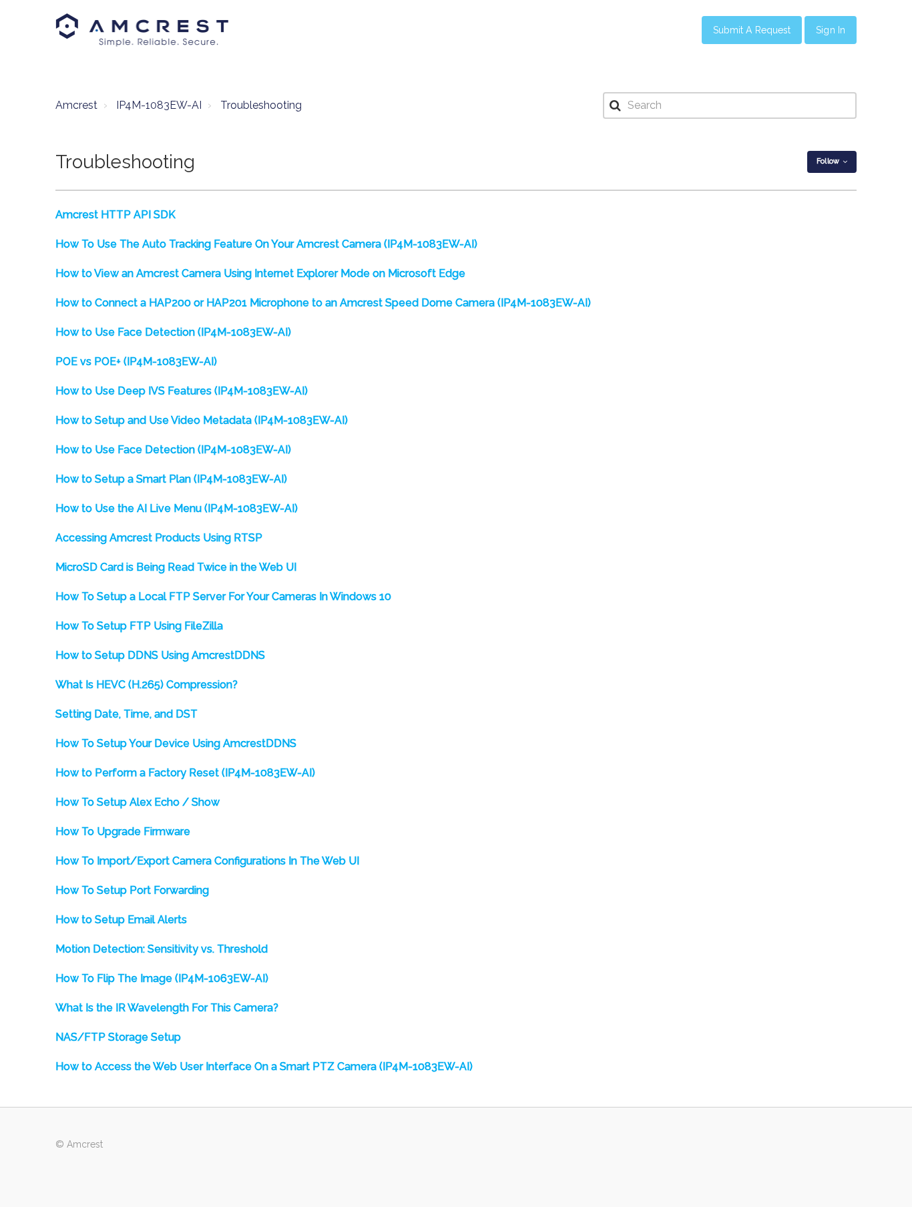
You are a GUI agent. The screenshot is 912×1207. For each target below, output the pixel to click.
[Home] (142, 30)
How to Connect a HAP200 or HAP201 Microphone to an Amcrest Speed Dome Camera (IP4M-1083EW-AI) (323, 302)
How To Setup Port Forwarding (132, 890)
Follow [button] (828, 161)
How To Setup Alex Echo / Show (137, 802)
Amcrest (76, 105)
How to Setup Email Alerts (121, 919)
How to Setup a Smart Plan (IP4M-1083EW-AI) (171, 479)
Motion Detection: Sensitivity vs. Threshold (161, 949)
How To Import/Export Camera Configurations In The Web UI (207, 861)
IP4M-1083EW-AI (159, 105)
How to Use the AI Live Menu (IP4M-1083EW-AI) (176, 508)
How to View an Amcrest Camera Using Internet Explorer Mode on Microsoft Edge (260, 273)
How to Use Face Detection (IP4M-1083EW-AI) (173, 332)
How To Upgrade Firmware (122, 831)
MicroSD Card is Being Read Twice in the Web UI (175, 567)
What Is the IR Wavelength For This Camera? (166, 1007)
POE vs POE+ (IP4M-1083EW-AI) (136, 361)
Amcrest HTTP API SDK (115, 214)
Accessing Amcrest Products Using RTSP (158, 537)
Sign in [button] (830, 30)
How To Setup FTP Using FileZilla (139, 626)
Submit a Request (752, 30)
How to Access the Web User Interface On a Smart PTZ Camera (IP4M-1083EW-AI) (264, 1066)
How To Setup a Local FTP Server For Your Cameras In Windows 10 (223, 596)
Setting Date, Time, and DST (126, 714)
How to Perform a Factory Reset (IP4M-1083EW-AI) (185, 772)
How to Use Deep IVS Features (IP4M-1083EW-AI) (181, 391)
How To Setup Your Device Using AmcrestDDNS (175, 743)
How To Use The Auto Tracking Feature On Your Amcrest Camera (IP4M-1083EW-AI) (266, 244)
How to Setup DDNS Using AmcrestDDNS (160, 655)
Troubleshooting (261, 105)
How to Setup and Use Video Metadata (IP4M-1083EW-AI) (201, 420)
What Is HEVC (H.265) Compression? (146, 684)
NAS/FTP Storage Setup (118, 1037)
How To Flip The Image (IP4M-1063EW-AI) (161, 978)
